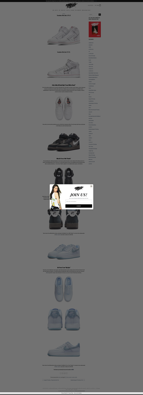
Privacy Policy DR (64, 393)
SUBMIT (79, 206)
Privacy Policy (70, 393)
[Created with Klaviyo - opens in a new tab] (71, 210)
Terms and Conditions (78, 393)
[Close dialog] (91, 186)
